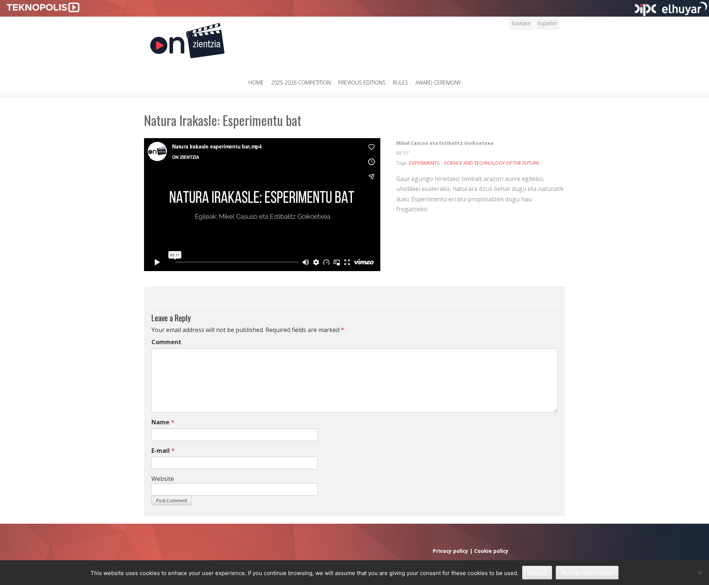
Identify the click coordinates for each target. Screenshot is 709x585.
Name (160, 422)
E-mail (160, 451)
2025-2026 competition (301, 82)
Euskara (520, 23)
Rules (400, 82)
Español (547, 23)
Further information (587, 573)
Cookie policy (491, 550)
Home (256, 82)
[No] (699, 573)
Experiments (424, 163)
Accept (537, 573)
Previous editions (362, 82)
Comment (166, 342)
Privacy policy (450, 550)
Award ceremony (438, 82)
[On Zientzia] (187, 39)
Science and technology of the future (492, 163)
